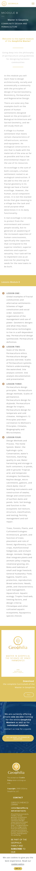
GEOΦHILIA (13, 3)
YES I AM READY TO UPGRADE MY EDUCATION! (18, 738)
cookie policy (17, 864)
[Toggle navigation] (33, 4)
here (28, 694)
